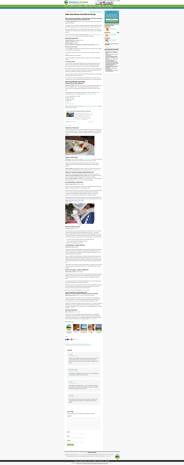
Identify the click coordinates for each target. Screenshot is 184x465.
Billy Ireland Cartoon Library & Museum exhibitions (91, 332)
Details (66, 53)
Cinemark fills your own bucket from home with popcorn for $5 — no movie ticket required (111, 52)
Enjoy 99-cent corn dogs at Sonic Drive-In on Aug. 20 (111, 58)
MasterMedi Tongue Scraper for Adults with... (113, 29)
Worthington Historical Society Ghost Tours (76, 331)
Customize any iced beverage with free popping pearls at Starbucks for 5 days (111, 56)
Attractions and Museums (75, 344)
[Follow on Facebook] (115, 0)
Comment (69, 415)
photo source (68, 125)
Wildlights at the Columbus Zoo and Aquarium (75, 11)
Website (69, 440)
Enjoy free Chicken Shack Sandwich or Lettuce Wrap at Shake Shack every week (111, 62)
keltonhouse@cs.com (69, 103)
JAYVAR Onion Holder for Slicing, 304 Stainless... (113, 40)
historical (84, 345)
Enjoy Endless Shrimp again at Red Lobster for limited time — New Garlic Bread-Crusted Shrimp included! (112, 64)
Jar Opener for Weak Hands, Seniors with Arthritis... (112, 35)
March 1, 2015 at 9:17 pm (73, 383)
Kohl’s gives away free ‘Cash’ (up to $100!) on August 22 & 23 (112, 55)
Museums (88, 345)
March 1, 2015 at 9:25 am (73, 396)
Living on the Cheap (80, 454)
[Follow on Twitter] (116, 0)
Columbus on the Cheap (80, 2)
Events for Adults (88, 344)
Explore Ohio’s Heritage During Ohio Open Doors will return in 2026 (83, 332)
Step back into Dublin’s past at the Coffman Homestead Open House (69, 332)
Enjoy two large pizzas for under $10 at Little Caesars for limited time (111, 60)
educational (72, 345)
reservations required (76, 201)
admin (70, 354)
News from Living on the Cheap (111, 49)
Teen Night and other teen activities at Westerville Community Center (95, 12)
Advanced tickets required (91, 93)
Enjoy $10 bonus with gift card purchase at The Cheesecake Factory (111, 71)
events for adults (78, 345)
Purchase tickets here (96, 169)
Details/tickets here (93, 318)
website (66, 102)
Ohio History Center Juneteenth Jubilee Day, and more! (98, 332)
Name (68, 431)
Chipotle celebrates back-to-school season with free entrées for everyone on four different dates (112, 67)
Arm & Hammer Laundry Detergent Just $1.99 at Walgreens (111, 69)
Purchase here (72, 307)
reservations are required (79, 180)
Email (68, 436)
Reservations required (85, 290)
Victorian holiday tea (87, 159)
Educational (82, 344)
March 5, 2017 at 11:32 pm (73, 355)
